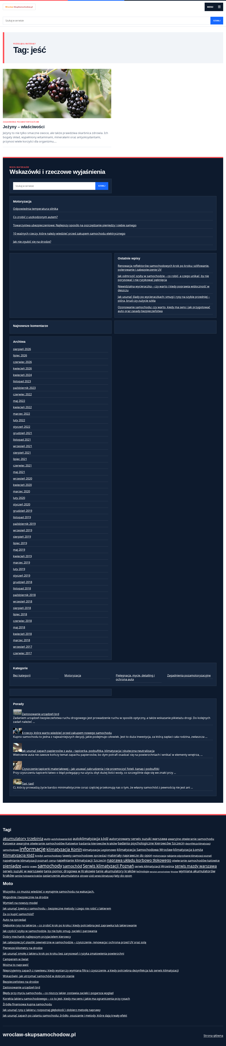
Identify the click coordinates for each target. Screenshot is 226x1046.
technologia (142, 871)
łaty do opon (123, 876)
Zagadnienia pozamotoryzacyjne (21, 122)
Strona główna (213, 1036)
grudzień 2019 (22, 511)
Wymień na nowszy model (20, 903)
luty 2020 (19, 498)
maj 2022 (19, 401)
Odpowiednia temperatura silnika (35, 209)
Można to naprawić (16, 965)
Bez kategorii (22, 675)
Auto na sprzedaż (14, 920)
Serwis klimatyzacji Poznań (108, 866)
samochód (72, 865)
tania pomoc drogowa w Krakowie (69, 871)
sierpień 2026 (22, 349)
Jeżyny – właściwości (23, 127)
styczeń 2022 (21, 427)
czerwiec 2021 (22, 465)
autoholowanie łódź (61, 839)
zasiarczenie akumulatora (61, 876)
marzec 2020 (21, 491)
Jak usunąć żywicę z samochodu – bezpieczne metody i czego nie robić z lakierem (57, 908)
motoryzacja (159, 855)
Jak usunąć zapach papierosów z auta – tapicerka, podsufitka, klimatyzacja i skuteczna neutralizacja (88, 751)
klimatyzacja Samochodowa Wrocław (145, 849)
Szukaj (216, 21)
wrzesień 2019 (22, 530)
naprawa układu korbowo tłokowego (139, 860)
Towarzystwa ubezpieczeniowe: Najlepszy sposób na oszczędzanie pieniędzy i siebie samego (74, 225)
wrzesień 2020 (22, 478)
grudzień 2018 (22, 582)
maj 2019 (19, 550)
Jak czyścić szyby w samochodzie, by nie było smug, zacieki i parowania (50, 931)
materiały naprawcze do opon (129, 855)
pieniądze (12, 866)
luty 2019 (19, 569)
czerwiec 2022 (22, 394)
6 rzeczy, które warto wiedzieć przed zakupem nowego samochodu (67, 733)
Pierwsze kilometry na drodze (23, 948)
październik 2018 (24, 595)
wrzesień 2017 (22, 647)
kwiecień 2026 (22, 368)
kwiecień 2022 (22, 407)
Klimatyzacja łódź (18, 855)
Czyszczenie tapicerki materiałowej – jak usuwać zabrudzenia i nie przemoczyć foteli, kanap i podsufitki (90, 769)
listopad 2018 (22, 588)
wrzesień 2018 (22, 601)
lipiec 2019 (20, 543)
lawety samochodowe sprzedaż (85, 855)
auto (47, 839)
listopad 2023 (22, 381)
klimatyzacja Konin (64, 849)
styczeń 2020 (21, 504)
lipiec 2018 (20, 614)
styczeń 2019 (21, 576)
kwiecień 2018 (22, 634)
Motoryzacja (72, 675)
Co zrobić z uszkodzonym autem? (35, 217)
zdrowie (84, 875)
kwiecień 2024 (22, 375)
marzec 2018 (21, 640)
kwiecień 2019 (22, 556)
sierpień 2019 (22, 537)
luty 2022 (19, 420)
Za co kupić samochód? (18, 914)
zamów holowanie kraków (28, 875)
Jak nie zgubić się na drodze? (32, 242)
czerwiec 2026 (22, 362)
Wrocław (174, 871)
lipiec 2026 (20, 355)
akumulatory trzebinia (23, 838)
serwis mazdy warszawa (196, 866)
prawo (33, 866)
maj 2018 (19, 627)
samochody (50, 866)
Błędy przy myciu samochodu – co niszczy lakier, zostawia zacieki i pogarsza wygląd (58, 993)
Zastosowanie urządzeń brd (40, 714)
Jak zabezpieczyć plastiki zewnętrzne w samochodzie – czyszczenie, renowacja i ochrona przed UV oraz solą (74, 942)
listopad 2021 (22, 440)
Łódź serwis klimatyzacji (101, 875)
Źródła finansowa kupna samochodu (27, 1004)
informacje (33, 848)
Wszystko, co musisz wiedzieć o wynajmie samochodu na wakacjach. (48, 891)
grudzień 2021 (22, 433)
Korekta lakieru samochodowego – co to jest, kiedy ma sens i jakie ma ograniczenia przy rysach (66, 999)
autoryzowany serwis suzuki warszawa (138, 838)
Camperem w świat (15, 959)
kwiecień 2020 (22, 485)
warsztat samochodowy (160, 871)
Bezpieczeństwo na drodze (21, 982)
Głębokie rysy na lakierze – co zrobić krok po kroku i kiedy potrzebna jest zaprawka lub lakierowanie (70, 925)
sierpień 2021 (22, 453)
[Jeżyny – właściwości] (57, 93)
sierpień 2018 (22, 608)
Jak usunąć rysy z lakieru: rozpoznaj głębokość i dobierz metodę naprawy (51, 1010)
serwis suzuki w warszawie (23, 871)
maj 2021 (19, 472)
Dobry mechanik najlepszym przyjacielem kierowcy (37, 937)
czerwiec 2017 (22, 653)
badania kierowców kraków (98, 843)
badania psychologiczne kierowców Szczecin (151, 843)
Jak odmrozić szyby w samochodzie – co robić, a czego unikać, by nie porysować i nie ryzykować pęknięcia (163, 278)
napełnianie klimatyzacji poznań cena (29, 860)
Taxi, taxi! (28, 784)
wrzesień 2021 (22, 446)
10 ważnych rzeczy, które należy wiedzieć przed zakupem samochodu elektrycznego (69, 233)
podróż (25, 866)
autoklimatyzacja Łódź (90, 838)
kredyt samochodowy (48, 855)
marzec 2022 (21, 414)
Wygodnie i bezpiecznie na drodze (25, 897)
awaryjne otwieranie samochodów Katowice (47, 843)
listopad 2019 (22, 517)
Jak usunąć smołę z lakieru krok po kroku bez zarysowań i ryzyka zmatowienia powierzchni (63, 953)
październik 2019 (24, 524)
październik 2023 (24, 388)
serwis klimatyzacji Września (154, 866)
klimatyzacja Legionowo (99, 850)
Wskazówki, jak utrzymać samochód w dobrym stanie (38, 976)
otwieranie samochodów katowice (196, 860)
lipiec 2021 (20, 459)
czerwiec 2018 (22, 621)
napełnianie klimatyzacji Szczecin (81, 860)
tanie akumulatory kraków (116, 871)
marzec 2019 (21, 562)
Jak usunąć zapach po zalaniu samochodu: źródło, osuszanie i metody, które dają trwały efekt (65, 1015)
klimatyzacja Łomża (188, 849)
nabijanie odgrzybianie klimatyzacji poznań (189, 855)
